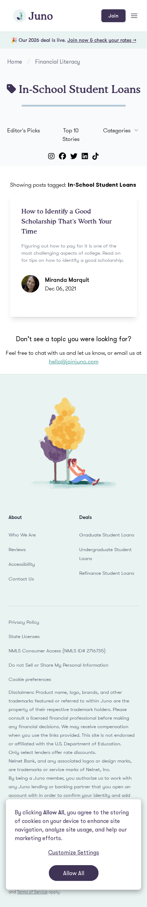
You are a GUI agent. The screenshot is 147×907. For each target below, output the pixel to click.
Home (14, 61)
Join (113, 16)
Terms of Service (32, 891)
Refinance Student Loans (106, 573)
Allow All (73, 873)
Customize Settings (73, 852)
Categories (117, 130)
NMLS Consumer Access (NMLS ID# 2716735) (57, 650)
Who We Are (22, 534)
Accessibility (22, 564)
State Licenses (24, 636)
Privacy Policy (24, 622)
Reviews (17, 549)
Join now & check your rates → (101, 40)
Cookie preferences (30, 679)
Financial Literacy (57, 61)
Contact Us (21, 578)
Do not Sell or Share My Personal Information (58, 665)
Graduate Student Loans (106, 534)
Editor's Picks (23, 130)
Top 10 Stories (71, 134)
